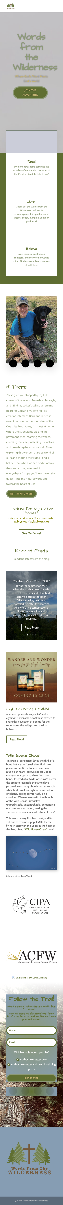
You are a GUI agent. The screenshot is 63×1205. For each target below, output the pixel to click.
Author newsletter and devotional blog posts (33, 1067)
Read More (32, 627)
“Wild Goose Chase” (35, 829)
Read (31, 161)
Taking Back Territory (31, 581)
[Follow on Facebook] (13, 363)
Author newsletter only (33, 1059)
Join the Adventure (30, 93)
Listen (31, 201)
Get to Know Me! (21, 493)
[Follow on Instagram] (25, 363)
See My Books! (31, 533)
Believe (31, 248)
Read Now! (17, 739)
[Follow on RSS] (38, 363)
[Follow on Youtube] (50, 363)
